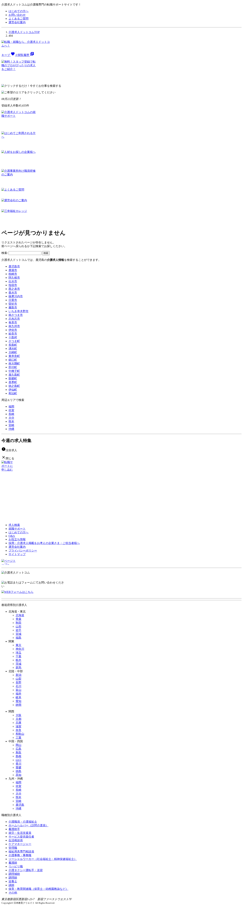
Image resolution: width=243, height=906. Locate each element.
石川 (18, 686)
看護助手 (14, 829)
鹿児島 (20, 804)
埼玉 (18, 652)
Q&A (12, 535)
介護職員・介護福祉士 (23, 821)
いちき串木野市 (18, 311)
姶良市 (13, 333)
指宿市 (13, 285)
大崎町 (13, 352)
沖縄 (11, 428)
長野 (18, 682)
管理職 (13, 847)
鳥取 (18, 752)
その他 (13, 892)
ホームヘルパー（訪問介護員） (28, 825)
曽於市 (13, 303)
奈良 (18, 730)
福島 (18, 637)
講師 (11, 885)
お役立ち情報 (17, 539)
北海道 (20, 615)
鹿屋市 (13, 270)
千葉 (18, 656)
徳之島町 (14, 385)
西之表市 (14, 288)
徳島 (18, 771)
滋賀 (18, 726)
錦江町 (13, 359)
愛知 (18, 701)
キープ (9, 55)
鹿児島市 (14, 266)
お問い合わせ (17, 14)
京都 (18, 718)
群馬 (18, 667)
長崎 (11, 413)
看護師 (13, 862)
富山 (18, 689)
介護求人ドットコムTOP (24, 32)
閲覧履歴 (26, 55)
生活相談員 (16, 840)
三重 (18, 737)
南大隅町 (14, 363)
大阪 (18, 715)
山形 (18, 626)
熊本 (11, 421)
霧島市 (13, 307)
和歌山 (20, 733)
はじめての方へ (18, 11)
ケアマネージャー (20, 844)
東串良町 (14, 356)
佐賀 (11, 410)
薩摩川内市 (16, 296)
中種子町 (14, 370)
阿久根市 (14, 277)
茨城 (18, 663)
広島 (18, 748)
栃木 (18, 660)
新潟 (18, 674)
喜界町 (13, 382)
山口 (18, 759)
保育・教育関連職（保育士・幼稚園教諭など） (38, 888)
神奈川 (20, 648)
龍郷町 (13, 378)
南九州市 (14, 326)
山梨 (18, 678)
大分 (11, 417)
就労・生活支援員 (20, 832)
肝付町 (13, 367)
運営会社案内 (17, 22)
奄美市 (13, 322)
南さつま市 (16, 314)
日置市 (13, 300)
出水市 (13, 281)
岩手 (18, 630)
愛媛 (18, 767)
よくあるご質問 (18, 18)
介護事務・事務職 (20, 855)
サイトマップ (17, 554)
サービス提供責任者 (21, 836)
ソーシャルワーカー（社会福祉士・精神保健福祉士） (43, 858)
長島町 (13, 344)
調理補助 (14, 873)
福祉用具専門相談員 (21, 851)
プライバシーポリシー (23, 550)
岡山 (18, 745)
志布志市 (14, 318)
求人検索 (14, 524)
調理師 (13, 877)
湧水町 (13, 348)
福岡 (11, 406)
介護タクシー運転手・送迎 (26, 870)
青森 (18, 618)
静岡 (18, 704)
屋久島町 (14, 374)
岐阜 (18, 697)
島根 (18, 756)
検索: (4, 252)
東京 (18, 645)
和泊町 (13, 393)
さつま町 (14, 341)
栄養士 (13, 881)
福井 (18, 693)
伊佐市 (13, 329)
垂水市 (13, 292)
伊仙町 (13, 389)
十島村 (13, 337)
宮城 (18, 633)
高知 (18, 774)
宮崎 (11, 425)
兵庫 (18, 722)
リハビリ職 (16, 866)
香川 (18, 763)
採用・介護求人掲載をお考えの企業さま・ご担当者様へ (44, 543)
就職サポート (17, 528)
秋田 (18, 622)
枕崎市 (13, 273)
